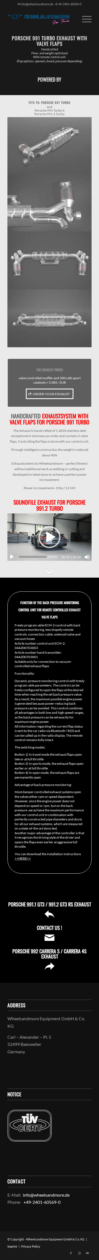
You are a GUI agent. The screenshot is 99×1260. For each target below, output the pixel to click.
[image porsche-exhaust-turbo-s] (49, 260)
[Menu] (84, 19)
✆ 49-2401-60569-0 (68, 4)
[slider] (38, 557)
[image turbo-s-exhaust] (49, 318)
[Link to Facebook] (71, 1253)
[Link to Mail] (87, 1253)
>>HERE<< (23, 858)
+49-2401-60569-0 (42, 1202)
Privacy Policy (30, 1246)
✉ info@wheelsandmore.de (35, 4)
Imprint (12, 1246)
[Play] (12, 557)
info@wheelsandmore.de (46, 1194)
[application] (49, 537)
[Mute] (87, 557)
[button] (49, 537)
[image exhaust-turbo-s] (49, 202)
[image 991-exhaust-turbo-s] (49, 145)
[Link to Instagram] (79, 1253)
